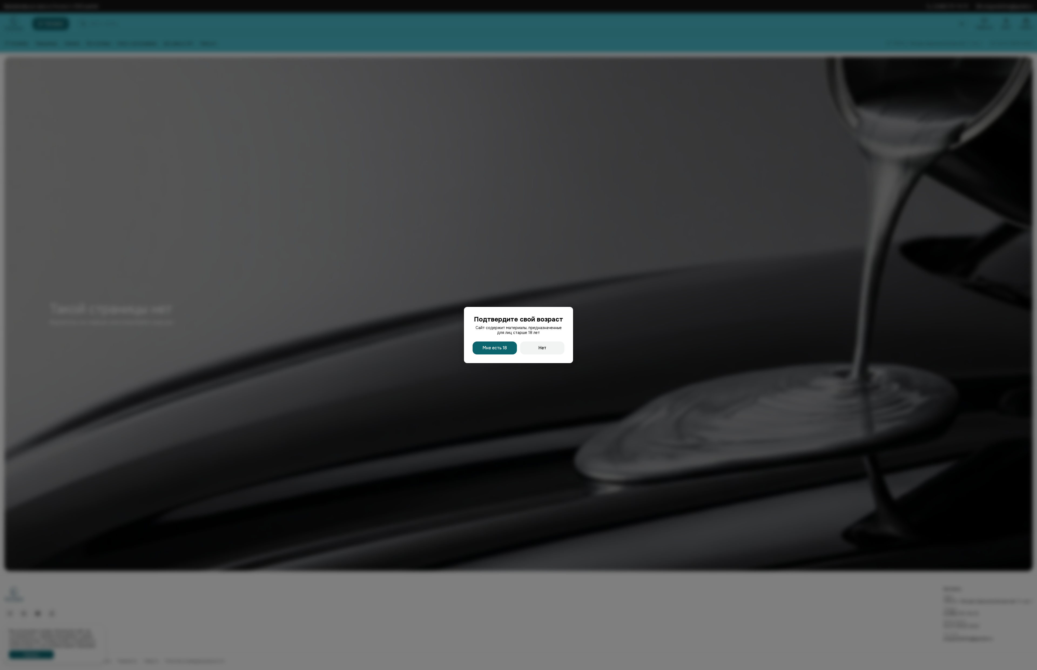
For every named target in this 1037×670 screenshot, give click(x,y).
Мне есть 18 (495, 348)
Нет (542, 348)
